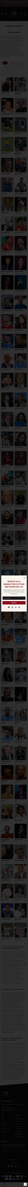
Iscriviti (14, 602)
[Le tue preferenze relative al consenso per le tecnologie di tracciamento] (25, 1184)
